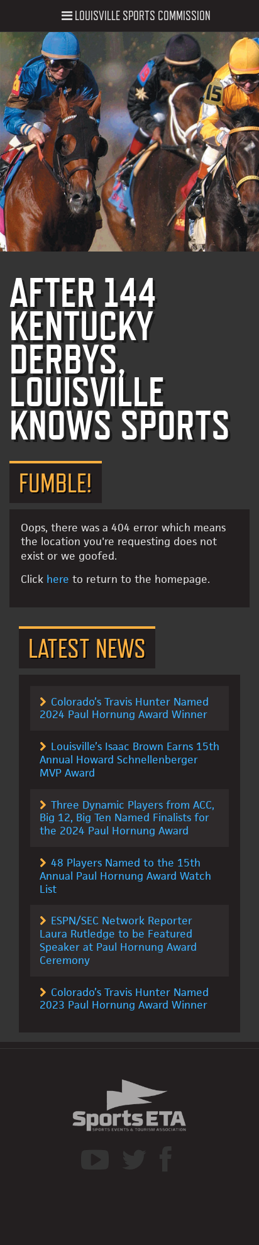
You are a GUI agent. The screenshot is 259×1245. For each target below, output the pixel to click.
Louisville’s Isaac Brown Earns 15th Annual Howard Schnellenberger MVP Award (129, 759)
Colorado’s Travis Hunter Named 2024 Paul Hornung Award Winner (124, 708)
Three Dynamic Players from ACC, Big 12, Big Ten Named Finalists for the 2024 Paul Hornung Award (127, 818)
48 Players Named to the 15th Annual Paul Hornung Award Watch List (125, 876)
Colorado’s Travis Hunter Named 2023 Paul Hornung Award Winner (124, 998)
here (58, 579)
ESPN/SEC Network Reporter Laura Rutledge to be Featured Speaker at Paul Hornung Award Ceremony (118, 940)
